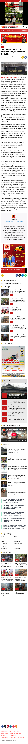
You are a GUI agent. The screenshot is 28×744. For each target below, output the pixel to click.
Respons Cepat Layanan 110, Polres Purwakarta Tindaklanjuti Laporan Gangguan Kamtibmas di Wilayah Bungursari (18, 337)
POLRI (2, 541)
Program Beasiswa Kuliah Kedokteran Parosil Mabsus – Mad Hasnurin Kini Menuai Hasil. (16, 401)
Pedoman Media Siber (15, 733)
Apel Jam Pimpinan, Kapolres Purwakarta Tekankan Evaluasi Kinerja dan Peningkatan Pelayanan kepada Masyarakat (18, 292)
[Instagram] (13, 726)
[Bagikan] (25, 57)
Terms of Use (4, 735)
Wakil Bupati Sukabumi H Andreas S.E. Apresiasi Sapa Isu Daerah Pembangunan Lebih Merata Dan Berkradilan (17, 301)
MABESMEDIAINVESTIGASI (6, 56)
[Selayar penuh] (25, 440)
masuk (9, 283)
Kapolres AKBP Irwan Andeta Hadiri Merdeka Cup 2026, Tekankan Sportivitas (17, 309)
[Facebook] (17, 275)
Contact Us (13, 735)
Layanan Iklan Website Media (8, 737)
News (3, 47)
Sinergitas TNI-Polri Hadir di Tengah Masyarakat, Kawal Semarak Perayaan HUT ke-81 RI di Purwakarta (18, 328)
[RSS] (16, 726)
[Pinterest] (8, 726)
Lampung (3, 546)
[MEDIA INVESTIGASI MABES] (9, 26)
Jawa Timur (4, 548)
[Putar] (3, 440)
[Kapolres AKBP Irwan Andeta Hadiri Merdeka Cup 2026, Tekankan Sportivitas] (5, 310)
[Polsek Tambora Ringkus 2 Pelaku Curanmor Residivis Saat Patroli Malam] (4, 484)
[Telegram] (22, 275)
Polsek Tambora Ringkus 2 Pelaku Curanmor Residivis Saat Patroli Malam (16, 418)
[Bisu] (22, 440)
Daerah (3, 539)
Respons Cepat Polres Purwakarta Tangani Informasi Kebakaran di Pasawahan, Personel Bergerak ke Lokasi (17, 319)
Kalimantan (17, 548)
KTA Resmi (21, 737)
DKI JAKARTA (4, 543)
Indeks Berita (4, 733)
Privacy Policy (4, 731)
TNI (15, 539)
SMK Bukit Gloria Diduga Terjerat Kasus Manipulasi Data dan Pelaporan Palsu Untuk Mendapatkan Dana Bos (16, 450)
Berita (11, 294)
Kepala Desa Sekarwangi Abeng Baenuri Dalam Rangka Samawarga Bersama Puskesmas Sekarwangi (16, 413)
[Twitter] (19, 275)
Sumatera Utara (18, 546)
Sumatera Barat (18, 543)
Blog (18, 731)
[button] (21, 27)
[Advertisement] (14, 658)
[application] (14, 434)
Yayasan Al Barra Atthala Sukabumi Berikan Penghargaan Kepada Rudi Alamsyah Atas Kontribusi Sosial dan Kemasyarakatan (16, 407)
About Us (12, 731)
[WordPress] (10, 726)
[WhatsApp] (25, 275)
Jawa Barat (17, 541)
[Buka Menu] (23, 27)
